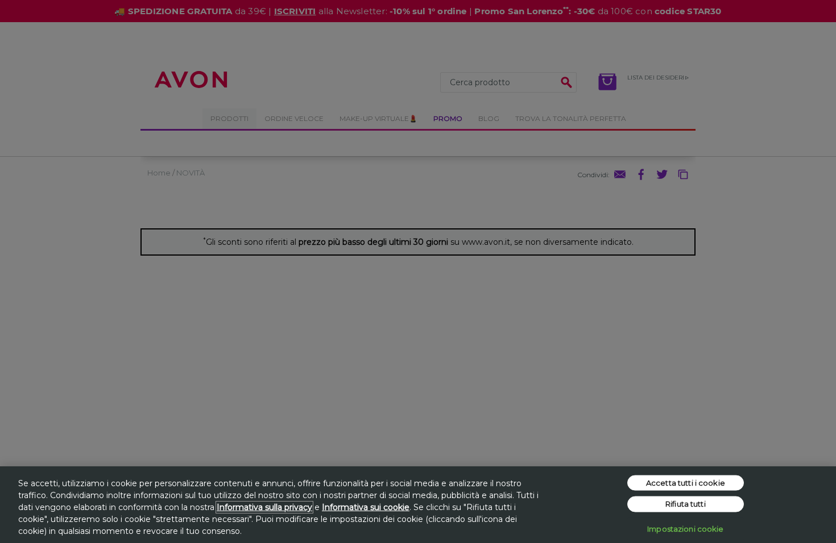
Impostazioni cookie (685, 528)
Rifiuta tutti (685, 503)
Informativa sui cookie (365, 507)
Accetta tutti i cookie (685, 482)
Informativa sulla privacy (264, 507)
